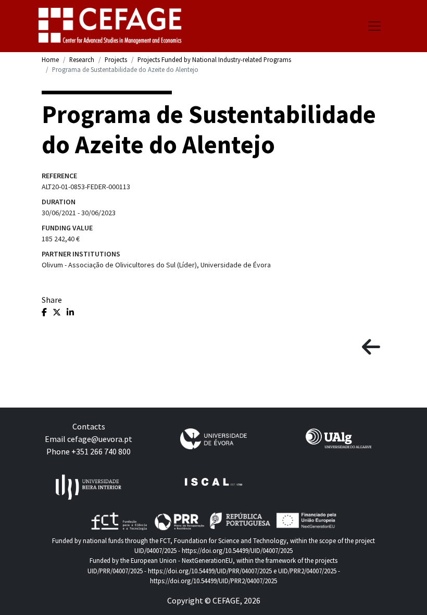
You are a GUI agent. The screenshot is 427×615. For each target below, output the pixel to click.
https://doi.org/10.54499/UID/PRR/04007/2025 (210, 571)
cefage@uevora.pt (99, 439)
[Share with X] (57, 312)
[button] (371, 347)
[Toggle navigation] (374, 26)
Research (81, 59)
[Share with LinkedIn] (70, 312)
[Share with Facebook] (45, 312)
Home (50, 59)
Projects (116, 59)
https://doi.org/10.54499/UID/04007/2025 (237, 550)
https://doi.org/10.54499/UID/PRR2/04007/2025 (213, 580)
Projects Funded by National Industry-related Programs (214, 59)
